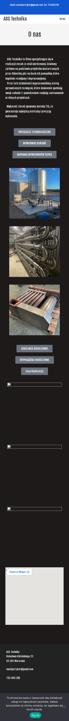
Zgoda (35, 715)
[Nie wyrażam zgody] (64, 707)
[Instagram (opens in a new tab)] (34, 8)
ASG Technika (15, 19)
